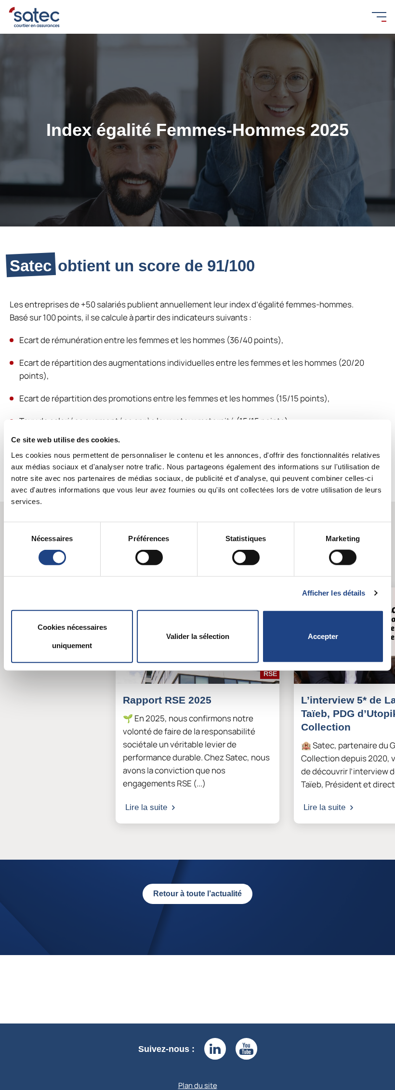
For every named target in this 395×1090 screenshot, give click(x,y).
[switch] (149, 557)
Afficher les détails (334, 593)
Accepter (323, 636)
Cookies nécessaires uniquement (72, 636)
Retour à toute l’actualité (197, 894)
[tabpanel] (197, 705)
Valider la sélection (197, 636)
